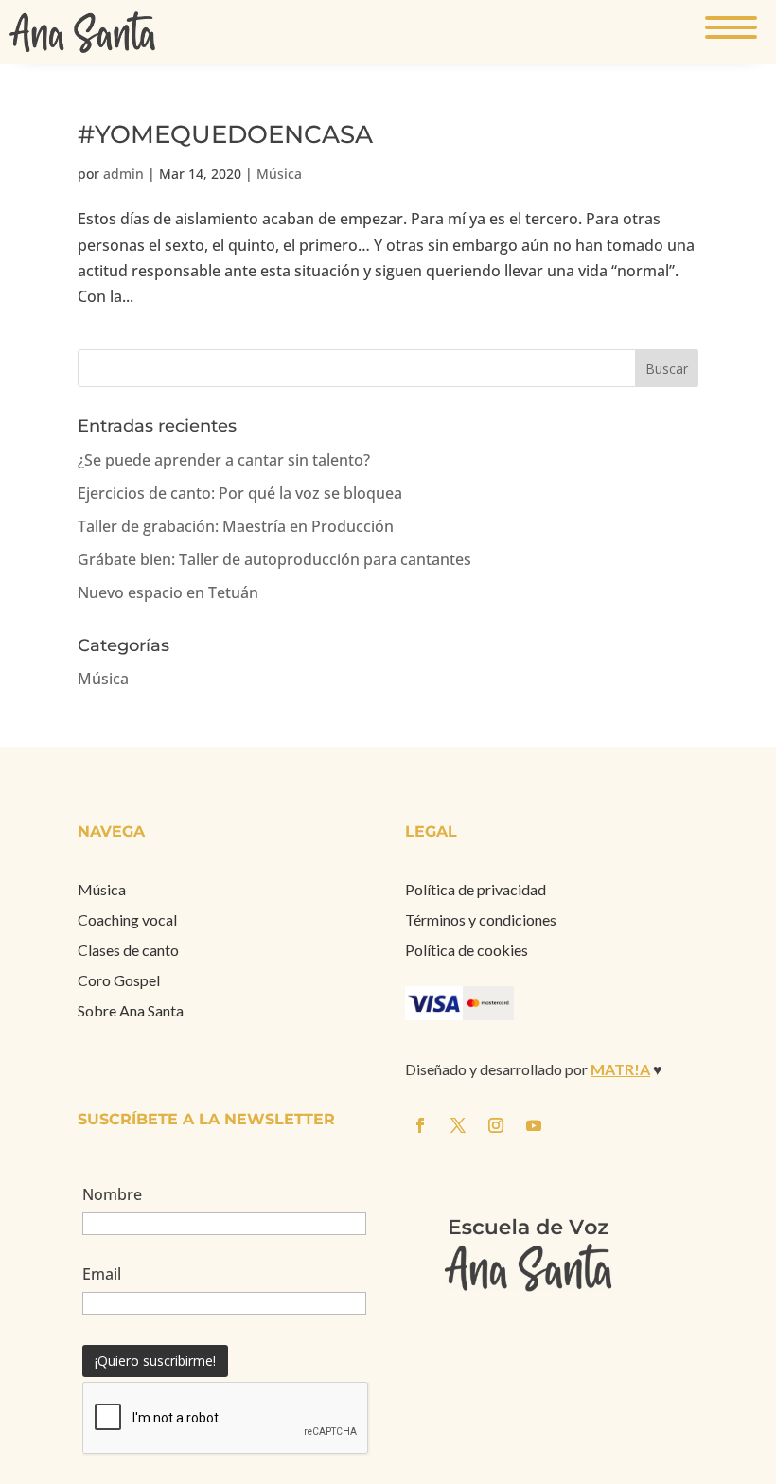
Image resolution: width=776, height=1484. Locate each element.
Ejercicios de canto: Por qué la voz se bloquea (240, 493)
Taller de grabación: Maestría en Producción (236, 526)
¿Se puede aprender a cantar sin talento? (224, 460)
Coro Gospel (119, 980)
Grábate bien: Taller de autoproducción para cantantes (274, 559)
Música (279, 174)
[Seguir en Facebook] (719, 725)
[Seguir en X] (757, 725)
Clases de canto (128, 950)
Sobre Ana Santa (131, 1010)
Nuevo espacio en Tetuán (168, 592)
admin (123, 174)
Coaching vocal (127, 919)
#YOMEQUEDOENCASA (225, 134)
